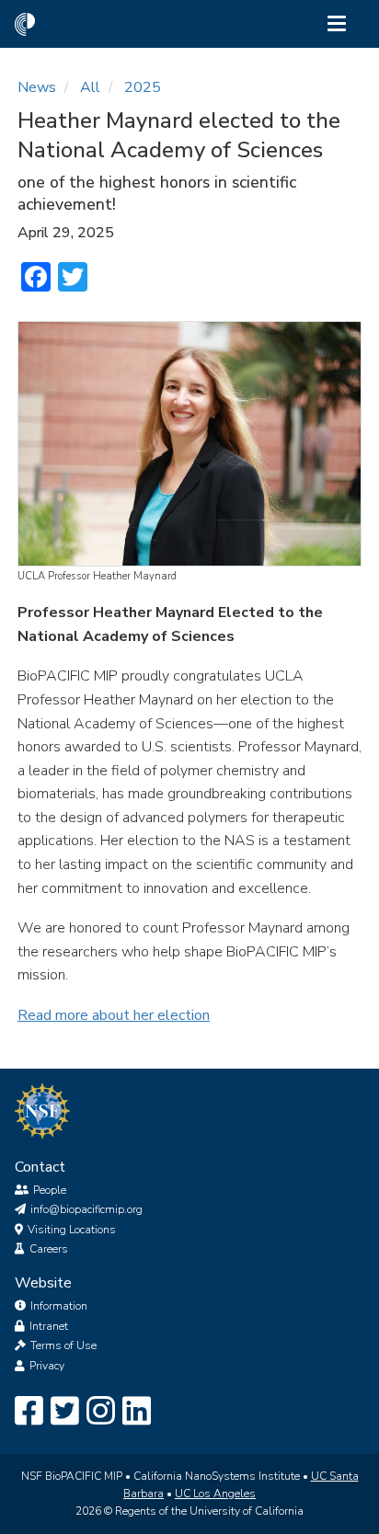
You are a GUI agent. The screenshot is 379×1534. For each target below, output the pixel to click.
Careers (48, 1249)
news (36, 87)
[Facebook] (29, 1412)
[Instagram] (100, 1412)
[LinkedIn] (136, 1412)
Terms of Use (63, 1345)
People (49, 1190)
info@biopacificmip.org (86, 1209)
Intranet (48, 1326)
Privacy (46, 1365)
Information (58, 1306)
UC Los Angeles (215, 1493)
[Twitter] (65, 1412)
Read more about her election (113, 1015)
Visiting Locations (72, 1229)
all (90, 87)
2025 (142, 87)
